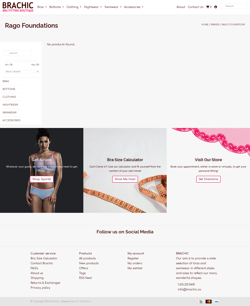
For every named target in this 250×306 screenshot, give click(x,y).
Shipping (37, 278)
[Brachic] (18, 7)
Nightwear (10, 105)
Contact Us (195, 7)
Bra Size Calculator (44, 258)
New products (89, 263)
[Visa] (215, 301)
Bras (6, 81)
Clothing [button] (72, 7)
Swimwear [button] (111, 7)
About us (37, 273)
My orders (135, 263)
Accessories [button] (132, 7)
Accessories (11, 120)
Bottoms (9, 89)
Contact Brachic (42, 263)
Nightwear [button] (92, 7)
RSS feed (85, 278)
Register (133, 258)
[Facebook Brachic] (122, 238)
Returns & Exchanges (45, 282)
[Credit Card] (200, 301)
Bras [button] (41, 7)
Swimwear (9, 112)
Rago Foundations (233, 24)
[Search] (221, 3)
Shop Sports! (41, 179)
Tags (82, 273)
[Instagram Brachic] (128, 238)
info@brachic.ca (189, 289)
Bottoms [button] (55, 7)
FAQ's (34, 268)
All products (87, 258)
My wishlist (135, 268)
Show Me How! (125, 179)
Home (205, 24)
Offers (83, 268)
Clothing (9, 97)
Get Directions (208, 179)
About (181, 7)
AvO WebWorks (83, 301)
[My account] (215, 7)
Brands (215, 24)
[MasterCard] (208, 301)
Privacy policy (40, 287)
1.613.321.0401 (186, 284)
